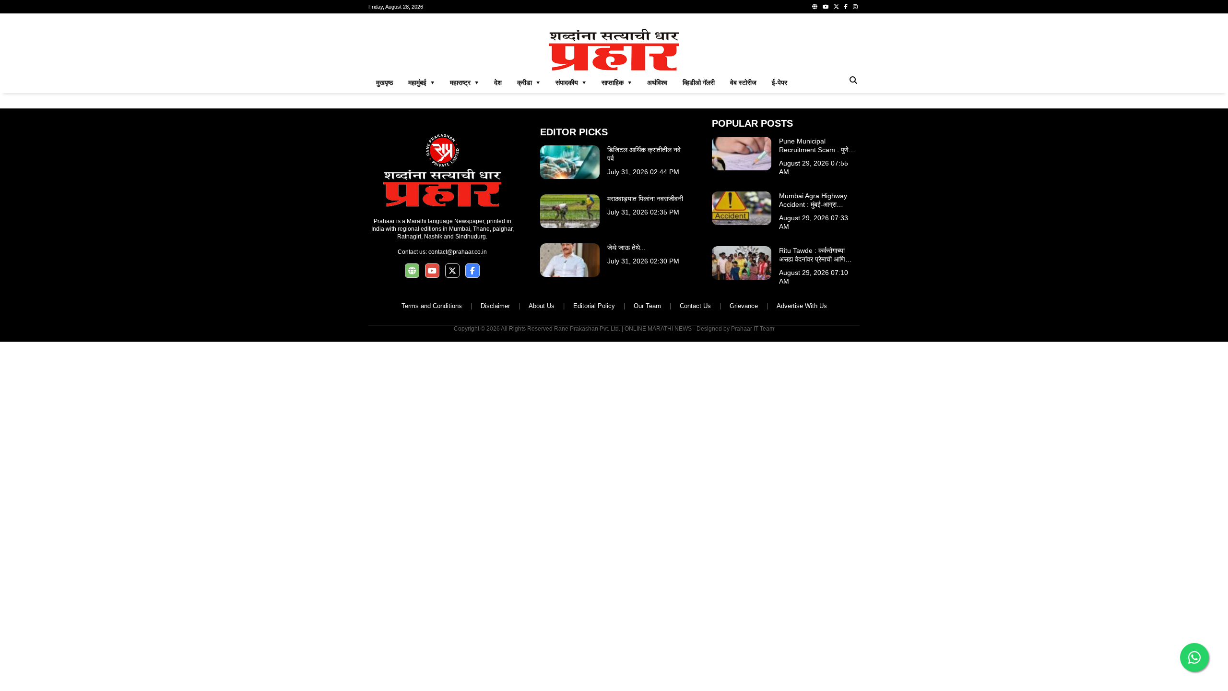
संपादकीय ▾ (570, 82)
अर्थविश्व (657, 82)
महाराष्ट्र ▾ (464, 82)
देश (498, 82)
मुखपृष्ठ (384, 82)
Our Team (647, 306)
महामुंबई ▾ (421, 82)
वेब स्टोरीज (743, 82)
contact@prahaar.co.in (457, 252)
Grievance (744, 306)
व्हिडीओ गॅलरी (699, 82)
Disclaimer (495, 306)
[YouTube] (825, 7)
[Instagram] (855, 7)
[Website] (814, 7)
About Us (542, 306)
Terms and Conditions (431, 306)
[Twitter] (836, 7)
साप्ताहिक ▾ (617, 82)
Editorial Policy (594, 306)
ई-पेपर (779, 82)
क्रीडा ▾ (528, 82)
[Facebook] (846, 7)
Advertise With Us (802, 306)
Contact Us (695, 306)
